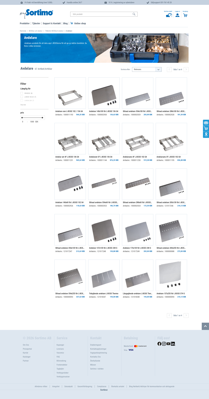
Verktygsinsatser (63, 376)
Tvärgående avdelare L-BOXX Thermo (103, 293)
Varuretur (60, 353)
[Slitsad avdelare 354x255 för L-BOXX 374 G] (70, 275)
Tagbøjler (60, 369)
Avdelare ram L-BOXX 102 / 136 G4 (69, 111)
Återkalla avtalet (117, 386)
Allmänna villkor (41, 386)
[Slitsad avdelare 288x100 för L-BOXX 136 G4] (171, 93)
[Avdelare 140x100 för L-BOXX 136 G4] (104, 93)
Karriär (25, 353)
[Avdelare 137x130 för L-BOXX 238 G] (104, 229)
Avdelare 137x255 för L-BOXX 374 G (171, 293)
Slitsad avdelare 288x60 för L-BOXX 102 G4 (137, 202)
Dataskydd (68, 386)
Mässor (93, 365)
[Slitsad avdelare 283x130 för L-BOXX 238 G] (171, 184)
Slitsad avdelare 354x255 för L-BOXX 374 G (70, 293)
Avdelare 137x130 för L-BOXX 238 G (103, 248)
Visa (125, 350)
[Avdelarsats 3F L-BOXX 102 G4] (171, 138)
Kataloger (26, 357)
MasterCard (128, 346)
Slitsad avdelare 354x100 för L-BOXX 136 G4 (137, 111)
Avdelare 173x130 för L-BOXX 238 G (137, 248)
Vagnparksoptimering (98, 353)
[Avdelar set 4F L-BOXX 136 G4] (70, 138)
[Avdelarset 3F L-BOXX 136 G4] (104, 138)
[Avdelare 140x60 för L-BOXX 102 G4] (70, 184)
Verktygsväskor (62, 373)
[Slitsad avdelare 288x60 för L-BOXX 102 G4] (137, 184)
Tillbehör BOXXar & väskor (54, 31)
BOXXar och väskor (35, 31)
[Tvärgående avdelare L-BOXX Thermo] (104, 275)
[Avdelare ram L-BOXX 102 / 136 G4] (70, 93)
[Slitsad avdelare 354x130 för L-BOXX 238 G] (70, 229)
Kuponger (60, 345)
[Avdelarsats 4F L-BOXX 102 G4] (137, 138)
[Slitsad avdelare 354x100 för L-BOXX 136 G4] (137, 93)
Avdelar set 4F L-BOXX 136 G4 (67, 157)
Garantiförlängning (85, 386)
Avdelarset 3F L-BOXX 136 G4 (100, 157)
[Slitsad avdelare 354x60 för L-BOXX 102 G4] (104, 184)
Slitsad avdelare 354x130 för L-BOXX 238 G (70, 248)
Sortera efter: (125, 69)
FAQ (58, 357)
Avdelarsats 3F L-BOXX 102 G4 (169, 157)
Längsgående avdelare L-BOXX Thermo (137, 293)
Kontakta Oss (95, 357)
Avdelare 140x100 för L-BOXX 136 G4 (103, 111)
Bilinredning (61, 361)
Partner (26, 361)
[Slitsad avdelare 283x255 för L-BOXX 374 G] (171, 229)
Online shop (80, 23)
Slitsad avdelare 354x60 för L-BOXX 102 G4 (103, 202)
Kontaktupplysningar (98, 349)
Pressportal (27, 349)
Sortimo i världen (97, 369)
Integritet (56, 386)
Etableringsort (95, 345)
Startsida (23, 31)
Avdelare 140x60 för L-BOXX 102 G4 (69, 202)
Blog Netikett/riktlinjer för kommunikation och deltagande (151, 386)
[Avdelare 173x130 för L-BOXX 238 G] (137, 229)
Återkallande (95, 361)
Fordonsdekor (62, 365)
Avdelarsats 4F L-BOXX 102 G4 (135, 157)
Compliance (101, 386)
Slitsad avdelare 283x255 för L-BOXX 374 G (171, 248)
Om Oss (26, 345)
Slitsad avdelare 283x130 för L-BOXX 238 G (171, 202)
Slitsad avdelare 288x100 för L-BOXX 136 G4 (171, 111)
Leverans (60, 349)
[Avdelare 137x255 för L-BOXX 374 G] (171, 275)
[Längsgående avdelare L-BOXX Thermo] (137, 275)
